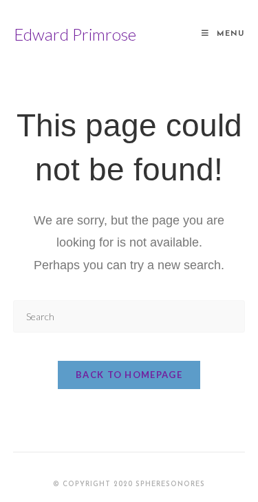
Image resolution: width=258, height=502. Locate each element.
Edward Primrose (75, 34)
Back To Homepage (129, 374)
